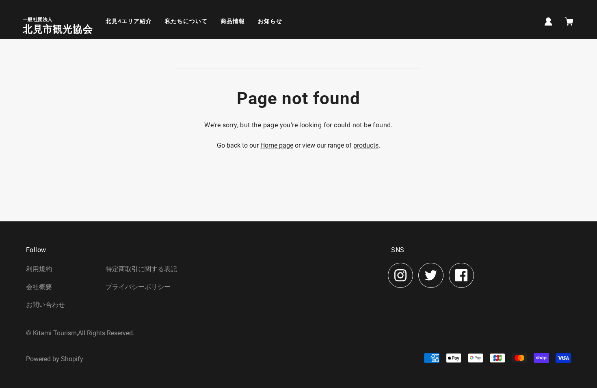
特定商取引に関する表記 (141, 269)
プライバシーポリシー (138, 287)
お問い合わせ (45, 305)
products (366, 145)
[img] (400, 275)
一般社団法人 (38, 19)
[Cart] (570, 22)
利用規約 (39, 269)
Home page (276, 145)
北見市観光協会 (58, 29)
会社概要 (39, 287)
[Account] (549, 21)
